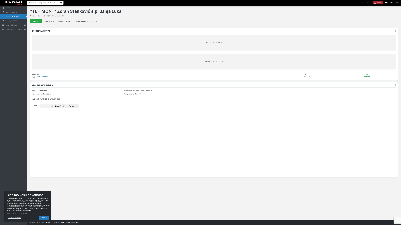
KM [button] (368, 3)
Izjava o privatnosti (72, 222)
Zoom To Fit (59, 106)
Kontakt (48, 222)
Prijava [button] (378, 3)
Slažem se (44, 218)
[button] (390, 2)
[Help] (397, 2)
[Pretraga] (61, 3)
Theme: (36, 106)
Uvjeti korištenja (59, 222)
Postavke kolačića (14, 218)
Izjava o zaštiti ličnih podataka (17, 213)
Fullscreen (73, 106)
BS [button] (362, 3)
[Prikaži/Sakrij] (57, 3)
